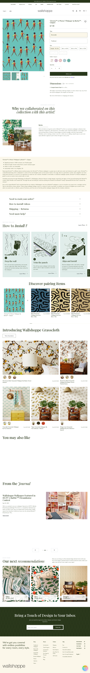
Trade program (46, 647)
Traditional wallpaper (36, 645)
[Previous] (35, 550)
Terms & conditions (67, 649)
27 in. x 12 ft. (54, 53)
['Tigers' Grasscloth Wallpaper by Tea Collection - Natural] (33, 423)
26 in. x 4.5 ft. (65, 48)
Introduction (45, 645)
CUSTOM (67, 4)
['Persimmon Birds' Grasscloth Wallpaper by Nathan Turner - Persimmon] (10, 377)
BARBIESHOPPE (50, 4)
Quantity (52, 65)
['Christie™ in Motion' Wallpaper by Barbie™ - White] (52, 60)
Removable (54, 35)
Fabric (35, 663)
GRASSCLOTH (22, 4)
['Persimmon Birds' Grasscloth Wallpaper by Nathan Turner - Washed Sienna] (14, 377)
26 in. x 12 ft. (83, 48)
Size (51, 45)
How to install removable (68, 652)
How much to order (56, 652)
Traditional (53, 41)
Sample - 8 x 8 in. (55, 48)
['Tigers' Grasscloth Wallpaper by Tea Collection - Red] (43, 423)
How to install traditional (68, 654)
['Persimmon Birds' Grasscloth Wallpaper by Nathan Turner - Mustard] (5, 377)
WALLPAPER (13, 4)
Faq (63, 645)
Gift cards (55, 655)
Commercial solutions (45, 650)
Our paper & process (45, 654)
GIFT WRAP (59, 4)
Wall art (35, 661)
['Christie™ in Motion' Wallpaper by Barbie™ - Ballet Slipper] (60, 60)
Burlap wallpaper (37, 656)
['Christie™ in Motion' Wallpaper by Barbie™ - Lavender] (56, 60)
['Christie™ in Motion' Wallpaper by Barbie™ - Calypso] (69, 60)
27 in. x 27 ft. (63, 53)
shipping (65, 95)
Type (51, 31)
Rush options (56, 649)
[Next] (54, 550)
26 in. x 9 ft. (74, 48)
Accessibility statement (67, 656)
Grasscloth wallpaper (36, 653)
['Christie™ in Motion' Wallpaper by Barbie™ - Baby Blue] (65, 60)
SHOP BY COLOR (75, 4)
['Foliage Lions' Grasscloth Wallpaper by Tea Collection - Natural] (62, 423)
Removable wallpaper (36, 649)
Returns (54, 647)
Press (44, 657)
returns (71, 95)
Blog (44, 659)
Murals (35, 658)
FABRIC (42, 4)
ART (36, 4)
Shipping (54, 645)
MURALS (30, 4)
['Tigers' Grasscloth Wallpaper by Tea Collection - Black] (38, 423)
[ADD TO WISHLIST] (85, 21)
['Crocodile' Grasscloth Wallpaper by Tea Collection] (5, 423)
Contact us (65, 647)
